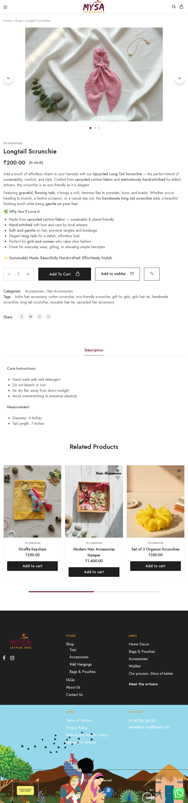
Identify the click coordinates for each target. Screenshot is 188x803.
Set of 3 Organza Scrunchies (156, 549)
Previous (8, 78)
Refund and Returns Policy (86, 735)
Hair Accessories (59, 291)
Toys (72, 649)
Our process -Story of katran (151, 673)
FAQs (70, 680)
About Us (73, 687)
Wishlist (135, 666)
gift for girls (121, 296)
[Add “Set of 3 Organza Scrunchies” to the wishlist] (179, 478)
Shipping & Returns (81, 742)
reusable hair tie (62, 302)
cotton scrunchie (61, 296)
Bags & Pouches (82, 671)
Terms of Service (79, 720)
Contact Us (74, 694)
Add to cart (61, 274)
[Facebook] (5, 658)
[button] (151, 273)
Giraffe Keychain (33, 549)
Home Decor (139, 644)
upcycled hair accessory (95, 302)
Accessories (12, 143)
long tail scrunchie (34, 302)
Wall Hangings (80, 664)
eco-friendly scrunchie (93, 296)
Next (179, 78)
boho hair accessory (30, 296)
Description (94, 350)
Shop (18, 20)
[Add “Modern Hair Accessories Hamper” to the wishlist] (117, 478)
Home (7, 20)
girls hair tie (141, 296)
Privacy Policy (76, 727)
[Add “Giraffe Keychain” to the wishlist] (56, 478)
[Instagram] (11, 659)
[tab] (94, 350)
